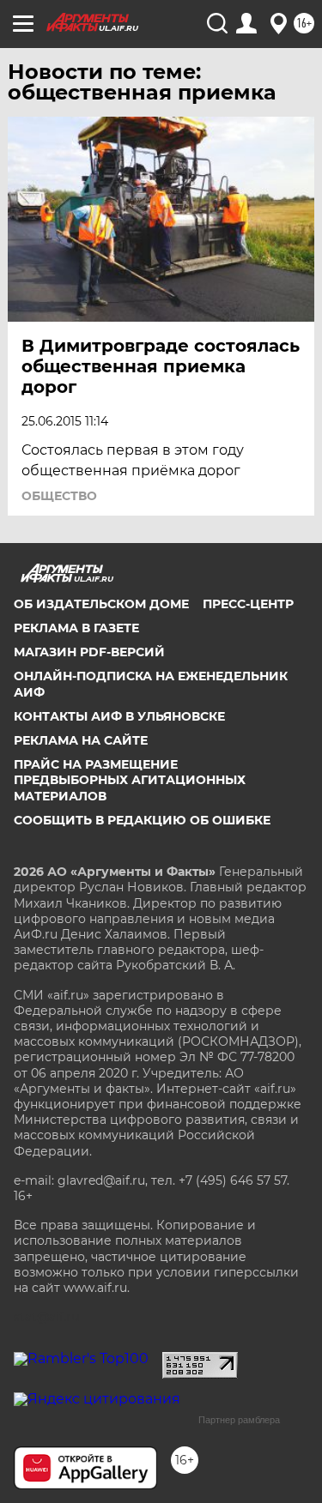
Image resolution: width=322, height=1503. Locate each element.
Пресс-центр (248, 604)
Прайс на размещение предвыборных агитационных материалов (130, 780)
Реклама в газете (76, 628)
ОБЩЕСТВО (59, 496)
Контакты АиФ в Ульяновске (119, 716)
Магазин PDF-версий (89, 652)
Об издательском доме (101, 604)
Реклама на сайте (81, 740)
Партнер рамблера (239, 1420)
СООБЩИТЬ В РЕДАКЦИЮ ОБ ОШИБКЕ (142, 820)
